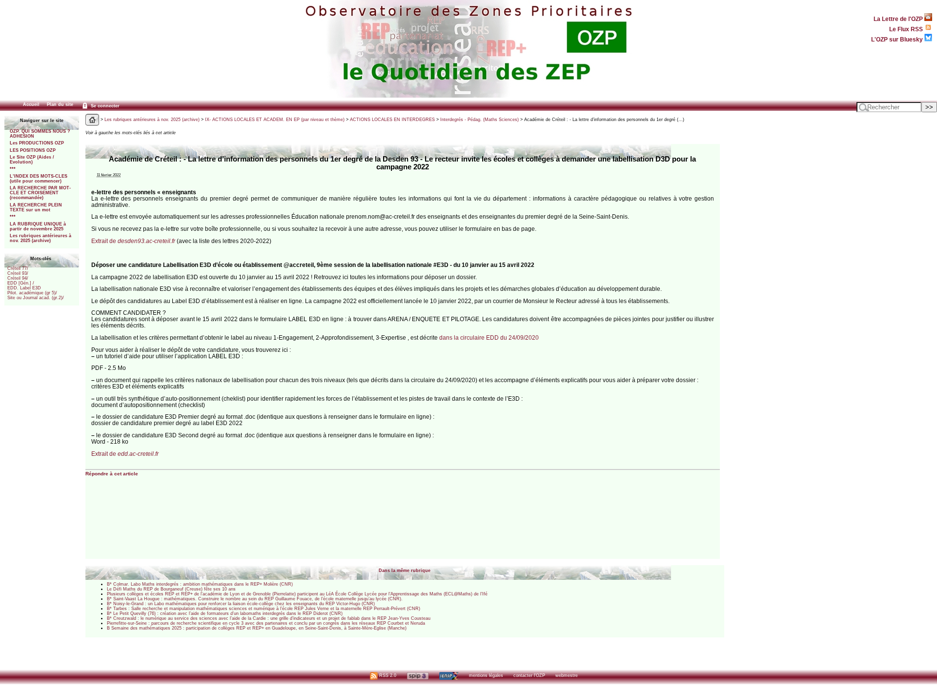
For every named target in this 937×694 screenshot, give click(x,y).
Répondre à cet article (111, 473)
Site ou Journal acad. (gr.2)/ (35, 297)
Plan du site (60, 104)
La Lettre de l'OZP (899, 19)
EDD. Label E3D (24, 288)
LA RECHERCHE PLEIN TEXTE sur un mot (36, 207)
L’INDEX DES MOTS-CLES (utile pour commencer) (38, 179)
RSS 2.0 (387, 675)
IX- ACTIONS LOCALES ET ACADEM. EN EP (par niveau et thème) (275, 119)
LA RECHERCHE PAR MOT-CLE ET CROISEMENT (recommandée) (40, 192)
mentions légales (486, 675)
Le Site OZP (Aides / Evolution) (32, 159)
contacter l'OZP (529, 675)
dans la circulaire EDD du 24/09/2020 (489, 337)
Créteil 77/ (17, 268)
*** (13, 168)
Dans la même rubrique (404, 570)
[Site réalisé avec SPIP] (418, 675)
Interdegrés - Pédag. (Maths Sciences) (479, 119)
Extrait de (133, 241)
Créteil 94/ (17, 278)
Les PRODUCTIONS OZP (37, 143)
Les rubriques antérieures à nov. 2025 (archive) (40, 238)
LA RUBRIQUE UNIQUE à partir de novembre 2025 (38, 226)
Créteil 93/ (17, 273)
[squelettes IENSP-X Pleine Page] (448, 675)
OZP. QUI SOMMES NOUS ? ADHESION (40, 134)
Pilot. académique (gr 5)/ (32, 292)
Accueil (31, 104)
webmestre (566, 675)
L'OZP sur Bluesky (897, 39)
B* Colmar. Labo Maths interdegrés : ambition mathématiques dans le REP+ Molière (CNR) (200, 584)
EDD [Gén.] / (20, 283)
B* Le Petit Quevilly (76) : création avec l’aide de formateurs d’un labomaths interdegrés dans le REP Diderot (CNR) (225, 613)
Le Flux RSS (906, 29)
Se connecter (104, 105)
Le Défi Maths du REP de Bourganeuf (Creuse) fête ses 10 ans (171, 589)
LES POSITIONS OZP (33, 150)
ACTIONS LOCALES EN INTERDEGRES (392, 119)
